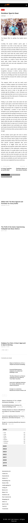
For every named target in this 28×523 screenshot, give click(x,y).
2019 (5, 463)
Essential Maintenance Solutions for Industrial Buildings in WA (16, 371)
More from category (6, 176)
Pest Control (5, 497)
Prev (3, 349)
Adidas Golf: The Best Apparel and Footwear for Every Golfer (12, 202)
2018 (5, 465)
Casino (4, 473)
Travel (4, 508)
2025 (5, 446)
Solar (3, 501)
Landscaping (5, 485)
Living (3, 487)
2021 (5, 457)
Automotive (5, 471)
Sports (2, 9)
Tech (3, 506)
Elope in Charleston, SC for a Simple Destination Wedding (17, 363)
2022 (5, 454)
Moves (4, 490)
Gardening (5, 480)
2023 (5, 451)
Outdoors (4, 494)
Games (4, 478)
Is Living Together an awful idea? (6, 169)
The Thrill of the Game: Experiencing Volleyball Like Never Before (13, 228)
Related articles (5, 174)
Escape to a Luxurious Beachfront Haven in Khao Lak (18, 389)
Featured (4, 476)
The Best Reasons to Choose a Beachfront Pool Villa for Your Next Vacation (17, 377)
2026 (5, 429)
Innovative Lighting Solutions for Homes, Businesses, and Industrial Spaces (18, 384)
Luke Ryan (3, 15)
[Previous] (3, 395)
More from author (15, 174)
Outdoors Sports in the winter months (21, 169)
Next (6, 349)
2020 (5, 460)
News (3, 492)
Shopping (4, 499)
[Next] (6, 395)
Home (3, 483)
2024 (5, 449)
